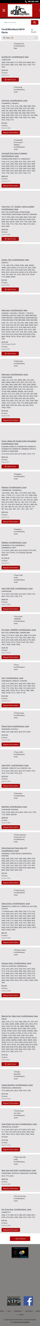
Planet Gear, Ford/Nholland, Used (15, 726)
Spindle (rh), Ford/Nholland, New (15, 57)
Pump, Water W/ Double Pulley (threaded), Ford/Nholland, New (19, 442)
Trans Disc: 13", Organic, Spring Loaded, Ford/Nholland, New (18, 207)
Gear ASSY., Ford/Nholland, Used (15, 765)
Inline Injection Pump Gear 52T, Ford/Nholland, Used (14, 849)
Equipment (18, 1311)
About (38, 1311)
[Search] (34, 22)
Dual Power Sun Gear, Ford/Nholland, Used (19, 1124)
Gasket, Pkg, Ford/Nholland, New (15, 260)
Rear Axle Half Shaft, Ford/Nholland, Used (19, 1170)
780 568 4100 (33, 1)
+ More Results (20, 1239)
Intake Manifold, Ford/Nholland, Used (17, 1085)
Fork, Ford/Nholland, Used (12, 678)
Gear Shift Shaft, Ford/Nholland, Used (17, 588)
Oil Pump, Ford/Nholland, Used (14, 100)
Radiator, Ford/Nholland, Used (14, 487)
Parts (9, 1311)
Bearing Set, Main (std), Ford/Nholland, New (20, 1016)
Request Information (10, 132)
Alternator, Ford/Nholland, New (14, 310)
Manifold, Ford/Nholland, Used (14, 807)
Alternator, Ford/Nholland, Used (15, 374)
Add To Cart (11, 80)
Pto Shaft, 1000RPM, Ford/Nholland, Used (19, 630)
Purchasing (29, 1311)
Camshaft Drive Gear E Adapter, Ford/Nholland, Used (14, 154)
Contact (21, 1314)
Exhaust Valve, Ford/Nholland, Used (16, 963)
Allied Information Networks (21, 1322)
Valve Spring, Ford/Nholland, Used (16, 903)
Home (2, 1311)
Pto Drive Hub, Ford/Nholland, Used (16, 1209)
